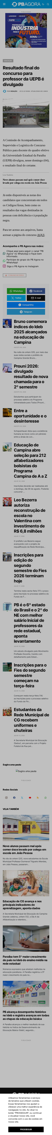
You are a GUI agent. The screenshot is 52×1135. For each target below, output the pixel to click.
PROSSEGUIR (26, 1129)
